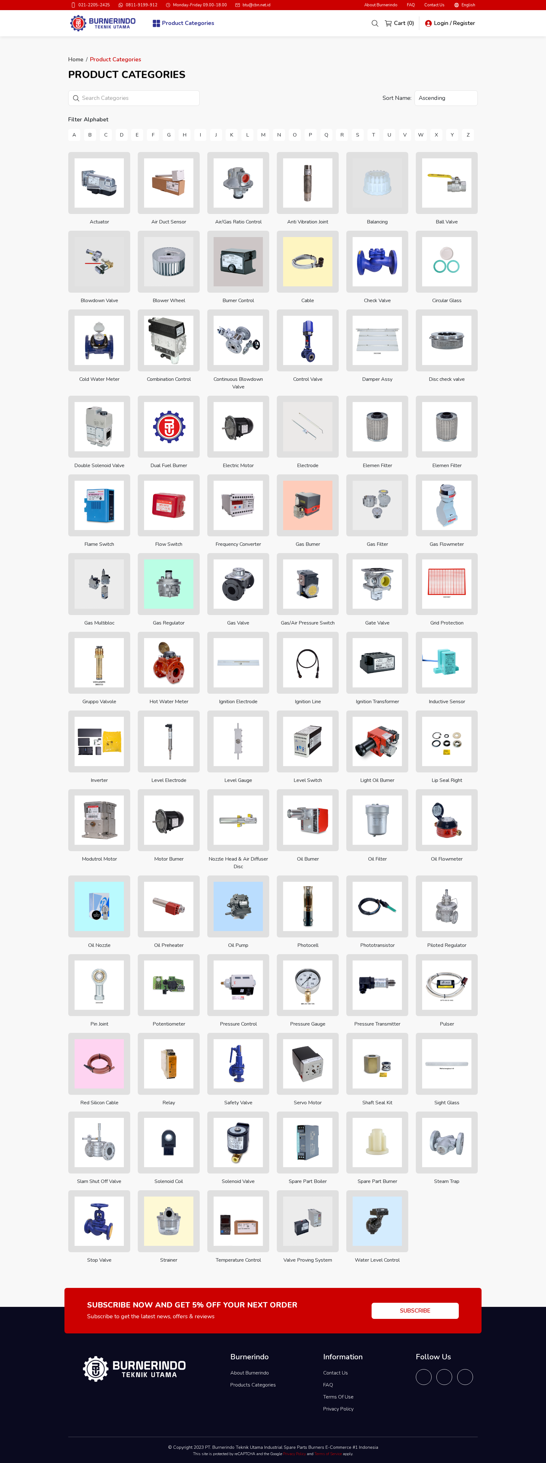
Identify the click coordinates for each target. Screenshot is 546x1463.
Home (75, 59)
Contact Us (434, 5)
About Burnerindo (380, 5)
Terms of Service (328, 1453)
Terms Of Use (338, 1396)
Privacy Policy (338, 1408)
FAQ (411, 5)
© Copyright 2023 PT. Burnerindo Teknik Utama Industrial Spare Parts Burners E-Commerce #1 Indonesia (273, 1447)
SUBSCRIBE (415, 1310)
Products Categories (253, 1384)
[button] (464, 5)
